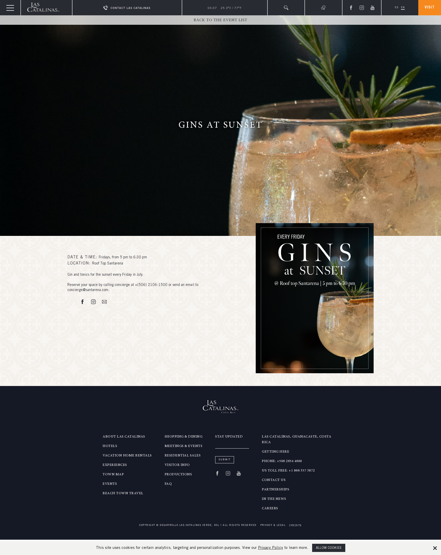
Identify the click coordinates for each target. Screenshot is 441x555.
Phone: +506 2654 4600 (282, 461)
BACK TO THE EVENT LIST (220, 20)
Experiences (115, 465)
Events (110, 484)
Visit (430, 7)
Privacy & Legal (273, 525)
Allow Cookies (328, 548)
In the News (274, 499)
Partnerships (275, 489)
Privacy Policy (270, 548)
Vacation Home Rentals (127, 455)
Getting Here (275, 452)
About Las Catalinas (124, 437)
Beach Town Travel (123, 493)
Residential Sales (183, 455)
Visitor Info (177, 465)
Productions (178, 474)
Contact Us (274, 480)
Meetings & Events (184, 446)
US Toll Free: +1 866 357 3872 (288, 471)
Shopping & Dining (184, 437)
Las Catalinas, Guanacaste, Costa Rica (296, 439)
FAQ (168, 484)
